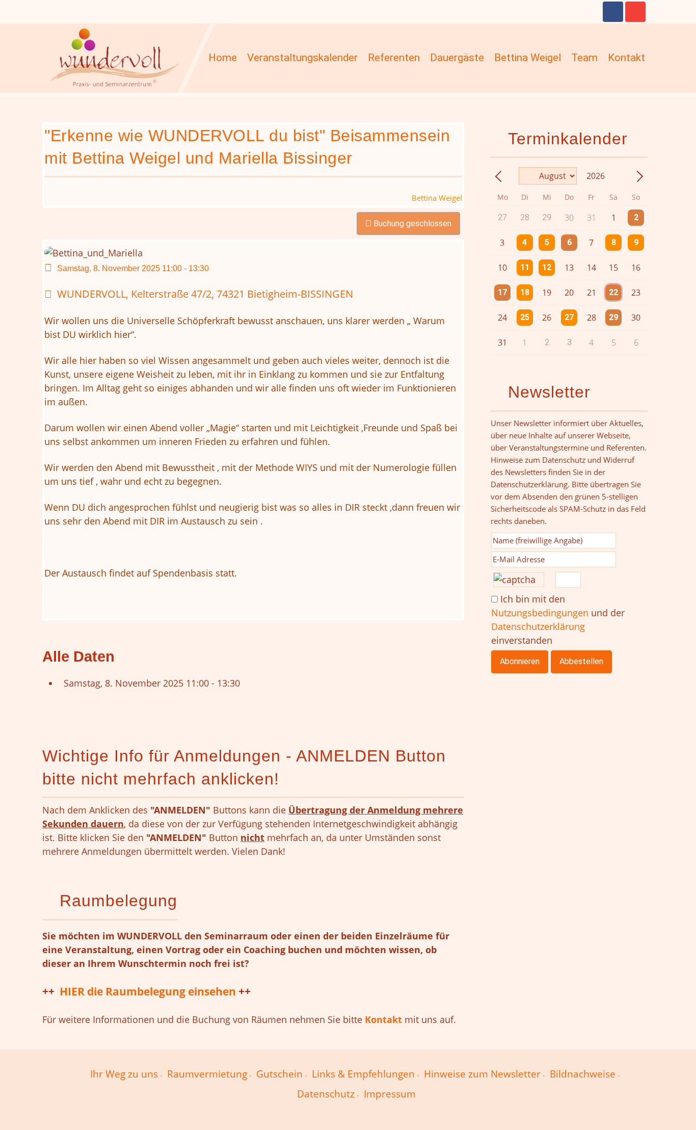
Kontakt (626, 57)
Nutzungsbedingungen (539, 613)
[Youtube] (635, 12)
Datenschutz (326, 1093)
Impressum (390, 1093)
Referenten (394, 57)
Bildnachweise (582, 1074)
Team (584, 57)
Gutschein (279, 1074)
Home (222, 57)
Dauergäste (457, 57)
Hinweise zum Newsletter (482, 1074)
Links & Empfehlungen (363, 1074)
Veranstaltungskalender (302, 57)
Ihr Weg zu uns (124, 1074)
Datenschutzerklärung (538, 626)
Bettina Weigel (527, 57)
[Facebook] (613, 12)
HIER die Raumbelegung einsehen (148, 991)
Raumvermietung (207, 1074)
